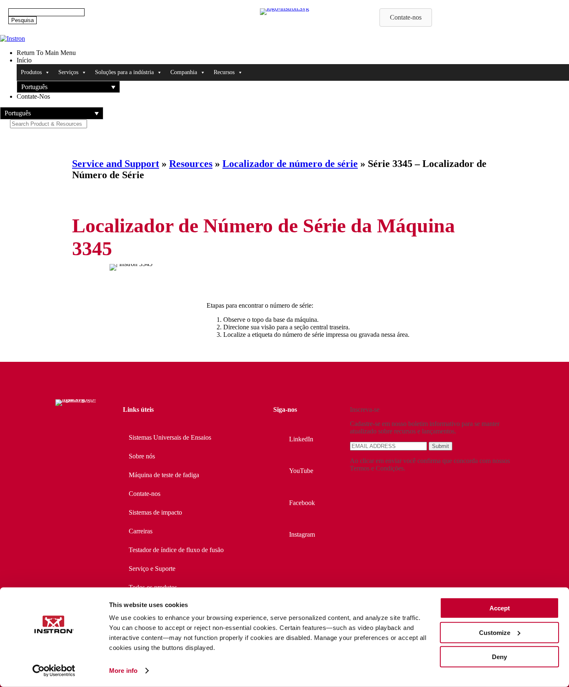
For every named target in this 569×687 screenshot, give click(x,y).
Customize (494, 632)
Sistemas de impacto (155, 512)
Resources (190, 163)
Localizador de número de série (290, 163)
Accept (499, 608)
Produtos (31, 72)
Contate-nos (144, 493)
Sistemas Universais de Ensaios (170, 437)
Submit (440, 446)
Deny (499, 656)
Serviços (68, 72)
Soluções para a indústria (124, 72)
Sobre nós (142, 456)
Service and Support (115, 163)
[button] (68, 87)
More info (123, 670)
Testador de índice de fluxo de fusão (176, 549)
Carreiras (140, 531)
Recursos (224, 72)
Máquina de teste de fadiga (164, 474)
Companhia (183, 72)
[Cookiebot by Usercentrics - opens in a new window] (53, 671)
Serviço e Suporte (152, 568)
